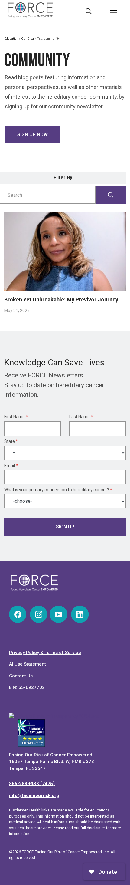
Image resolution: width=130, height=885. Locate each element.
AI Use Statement (27, 664)
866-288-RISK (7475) (32, 783)
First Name (16, 416)
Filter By (63, 177)
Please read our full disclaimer (79, 828)
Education (11, 39)
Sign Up (65, 527)
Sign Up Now (32, 134)
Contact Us (21, 676)
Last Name (81, 416)
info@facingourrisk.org (34, 795)
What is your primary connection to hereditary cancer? (58, 489)
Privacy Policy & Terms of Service (45, 652)
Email (11, 465)
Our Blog (27, 39)
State (11, 441)
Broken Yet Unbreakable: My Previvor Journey (61, 299)
